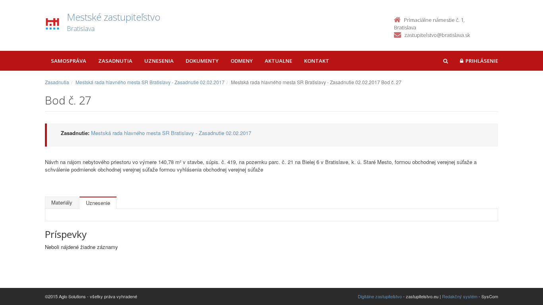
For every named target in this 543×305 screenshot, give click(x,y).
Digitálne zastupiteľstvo (380, 296)
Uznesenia (159, 60)
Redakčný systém (459, 296)
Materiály (61, 202)
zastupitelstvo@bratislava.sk (437, 35)
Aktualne (278, 60)
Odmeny (242, 60)
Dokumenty (202, 60)
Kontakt (316, 60)
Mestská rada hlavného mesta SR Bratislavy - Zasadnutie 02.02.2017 (150, 82)
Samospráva (68, 60)
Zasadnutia (115, 60)
